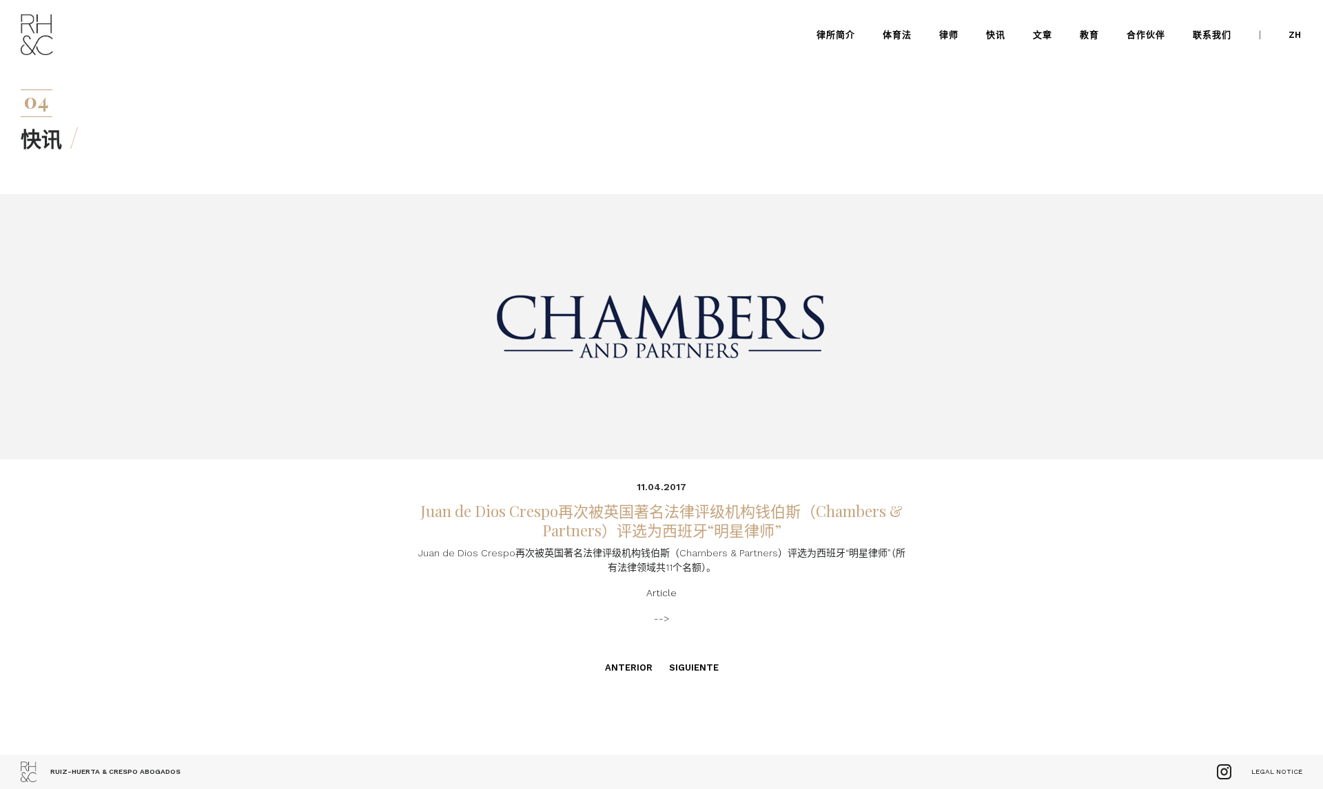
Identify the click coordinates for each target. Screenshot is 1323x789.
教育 (1089, 35)
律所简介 (836, 35)
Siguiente (694, 667)
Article (661, 592)
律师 (948, 35)
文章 (1042, 35)
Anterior (629, 667)
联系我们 (1212, 35)
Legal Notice (1276, 771)
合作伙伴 (1146, 35)
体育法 (897, 35)
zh (1295, 35)
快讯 (995, 35)
